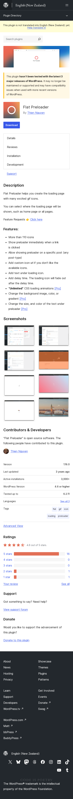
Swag (43, 709)
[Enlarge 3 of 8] (30, 379)
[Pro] (57, 288)
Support (12, 173)
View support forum (15, 609)
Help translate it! (36, 27)
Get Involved (46, 690)
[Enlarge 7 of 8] (65, 378)
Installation (14, 156)
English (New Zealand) (25, 753)
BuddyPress (12, 738)
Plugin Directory (12, 15)
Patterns (43, 679)
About (7, 661)
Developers (10, 702)
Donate (44, 702)
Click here (36, 219)
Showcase (44, 661)
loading (51, 516)
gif (60, 509)
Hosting (8, 673)
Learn (6, 690)
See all (65, 584)
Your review (10, 584)
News (7, 667)
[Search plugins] (39, 39)
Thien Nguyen (36, 112)
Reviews (12, 147)
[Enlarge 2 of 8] (30, 354)
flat (54, 509)
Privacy (8, 679)
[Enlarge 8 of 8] (65, 401)
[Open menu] (67, 5)
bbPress (10, 732)
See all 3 (65, 501)
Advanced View (13, 526)
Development (15, 164)
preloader (63, 516)
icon (66, 509)
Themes (43, 667)
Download (12, 125)
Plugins (42, 673)
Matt (8, 726)
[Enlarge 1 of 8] (30, 329)
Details (11, 138)
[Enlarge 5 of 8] (65, 329)
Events (42, 696)
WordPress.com (14, 720)
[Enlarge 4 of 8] (30, 404)
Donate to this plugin (16, 640)
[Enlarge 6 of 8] (65, 354)
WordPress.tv (13, 709)
